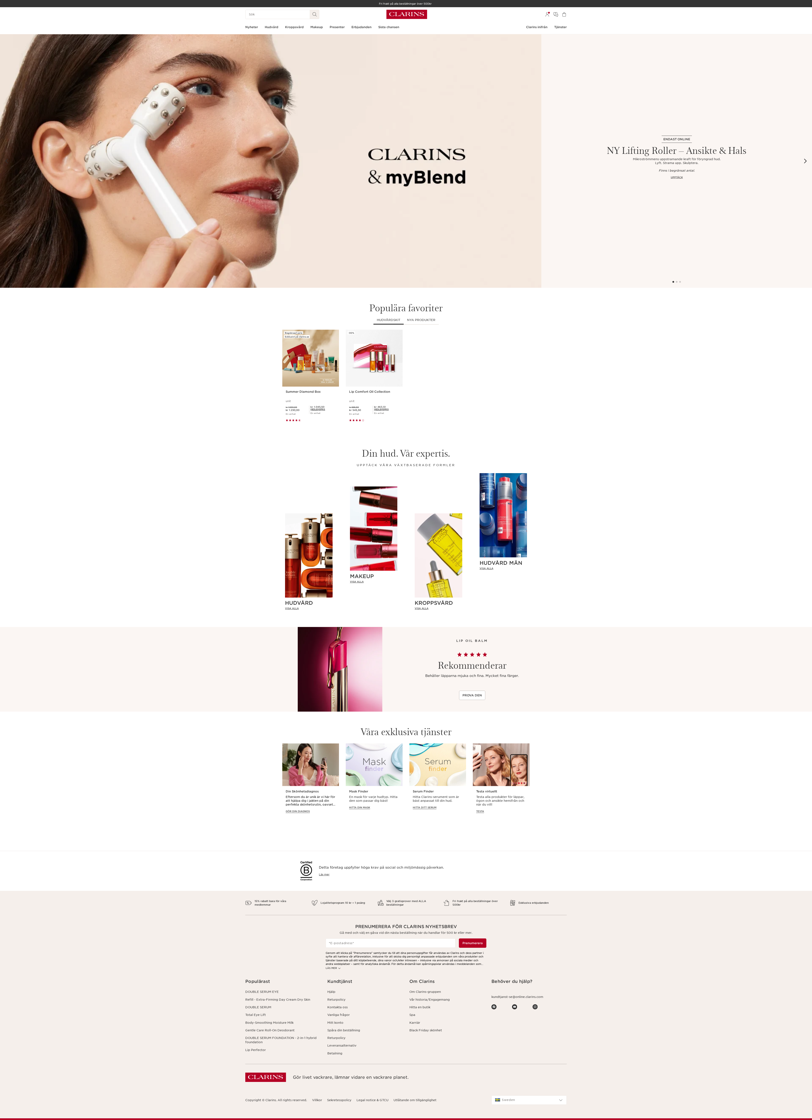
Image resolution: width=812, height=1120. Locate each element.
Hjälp (331, 991)
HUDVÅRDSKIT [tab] (388, 320)
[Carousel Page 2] (677, 282)
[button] (283, 981)
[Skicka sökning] (314, 14)
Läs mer (324, 874)
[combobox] (529, 1100)
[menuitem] (547, 14)
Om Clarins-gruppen (425, 991)
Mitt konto (335, 1022)
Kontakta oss (337, 1007)
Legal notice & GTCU (372, 1100)
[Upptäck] (270, 161)
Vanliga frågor (338, 1015)
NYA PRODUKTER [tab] (421, 320)
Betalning (334, 1053)
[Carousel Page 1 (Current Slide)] (673, 282)
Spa (412, 1015)
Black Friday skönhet (425, 1030)
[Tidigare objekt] (7, 161)
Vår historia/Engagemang (429, 999)
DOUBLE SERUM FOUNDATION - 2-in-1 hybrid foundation (281, 1040)
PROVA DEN (472, 695)
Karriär (414, 1022)
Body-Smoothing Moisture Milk (269, 1022)
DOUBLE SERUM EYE (262, 991)
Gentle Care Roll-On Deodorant (270, 1030)
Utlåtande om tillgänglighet (415, 1100)
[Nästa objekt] (805, 161)
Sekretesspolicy (339, 1100)
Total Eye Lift (255, 1015)
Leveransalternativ (342, 1045)
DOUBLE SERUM (258, 1007)
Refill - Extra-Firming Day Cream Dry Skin (277, 999)
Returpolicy (336, 999)
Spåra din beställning (343, 1030)
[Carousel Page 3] (680, 282)
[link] (309, 608)
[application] (310, 782)
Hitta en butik (419, 1007)
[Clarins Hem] (406, 14)
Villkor (317, 1100)
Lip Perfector (255, 1050)
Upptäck (677, 177)
